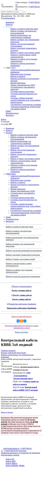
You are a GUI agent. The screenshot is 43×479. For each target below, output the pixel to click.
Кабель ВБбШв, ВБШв (15, 466)
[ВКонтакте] (18, 321)
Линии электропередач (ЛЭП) (23, 85)
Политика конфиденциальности (13, 452)
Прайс (8, 111)
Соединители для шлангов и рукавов (26, 105)
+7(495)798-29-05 (11, 451)
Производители (12, 113)
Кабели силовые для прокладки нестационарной (23, 32)
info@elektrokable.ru (11, 448)
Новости (9, 24)
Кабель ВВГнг (11, 463)
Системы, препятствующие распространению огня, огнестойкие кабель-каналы (25, 100)
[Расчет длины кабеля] (21, 295)
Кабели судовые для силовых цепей (25, 53)
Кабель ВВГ (11, 461)
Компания (10, 22)
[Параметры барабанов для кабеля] (21, 303)
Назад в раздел (7, 412)
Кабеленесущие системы (21, 74)
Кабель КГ (10, 459)
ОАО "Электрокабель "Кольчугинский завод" (23, 376)
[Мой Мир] (24, 321)
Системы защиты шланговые (22, 92)
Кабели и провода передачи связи (24, 29)
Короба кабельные (18, 83)
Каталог (9, 133)
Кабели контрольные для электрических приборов (21, 36)
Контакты (10, 115)
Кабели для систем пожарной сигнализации (24, 250)
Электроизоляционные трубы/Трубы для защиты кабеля (25, 108)
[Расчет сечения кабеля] (21, 286)
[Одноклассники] (21, 321)
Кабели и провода (18, 76)
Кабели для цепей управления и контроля (23, 255)
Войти (3, 119)
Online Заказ (11, 174)
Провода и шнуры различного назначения (23, 276)
